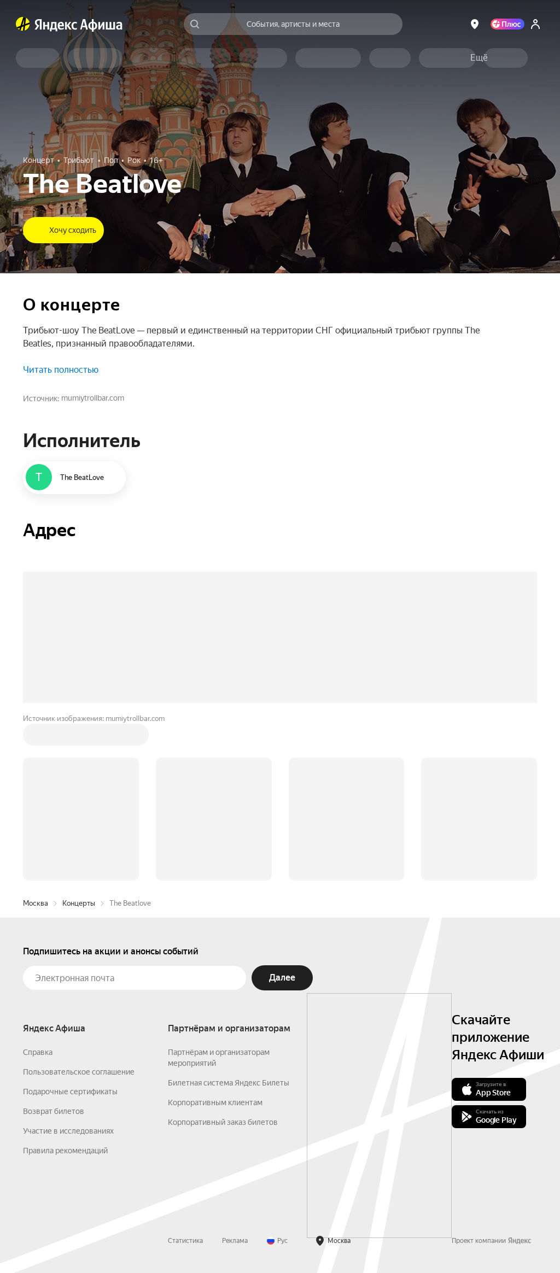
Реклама (235, 1241)
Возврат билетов (53, 1111)
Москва (35, 903)
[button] (479, 58)
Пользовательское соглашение (79, 1071)
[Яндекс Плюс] (507, 24)
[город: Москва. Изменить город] (475, 24)
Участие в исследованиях (68, 1131)
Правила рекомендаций (65, 1150)
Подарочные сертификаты (70, 1091)
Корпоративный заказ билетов (223, 1122)
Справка (37, 1052)
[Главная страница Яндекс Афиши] (23, 24)
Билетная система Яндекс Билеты (228, 1082)
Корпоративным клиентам (215, 1102)
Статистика (185, 1241)
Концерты (78, 903)
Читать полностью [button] (60, 370)
